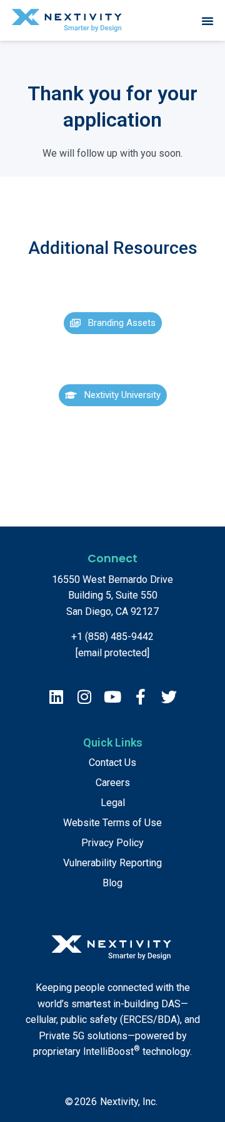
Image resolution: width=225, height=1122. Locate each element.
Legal (113, 803)
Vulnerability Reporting (112, 863)
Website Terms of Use (112, 823)
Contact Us (112, 762)
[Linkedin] (56, 697)
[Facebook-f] (141, 697)
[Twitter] (169, 697)
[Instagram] (84, 697)
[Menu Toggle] (207, 20)
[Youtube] (113, 697)
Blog (112, 883)
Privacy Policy (112, 843)
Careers (113, 783)
